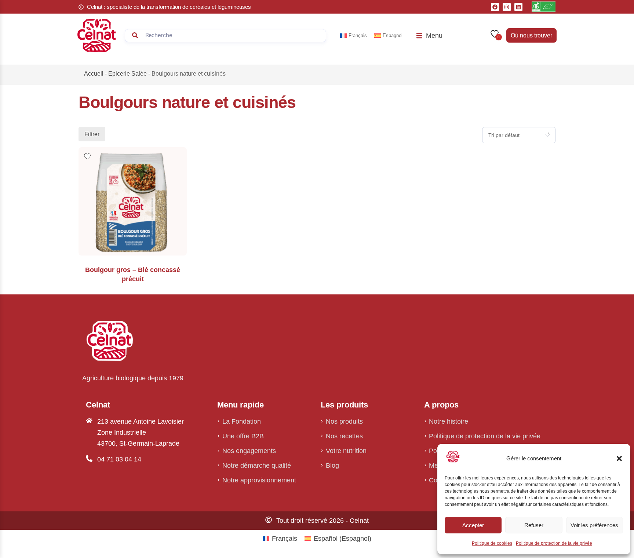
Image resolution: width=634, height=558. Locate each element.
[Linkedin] (518, 7)
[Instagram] (507, 7)
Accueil (93, 73)
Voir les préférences (594, 525)
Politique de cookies (492, 543)
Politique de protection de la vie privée (554, 543)
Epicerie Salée (127, 73)
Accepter (473, 525)
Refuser (533, 525)
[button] (619, 458)
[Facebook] (495, 7)
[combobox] (518, 135)
